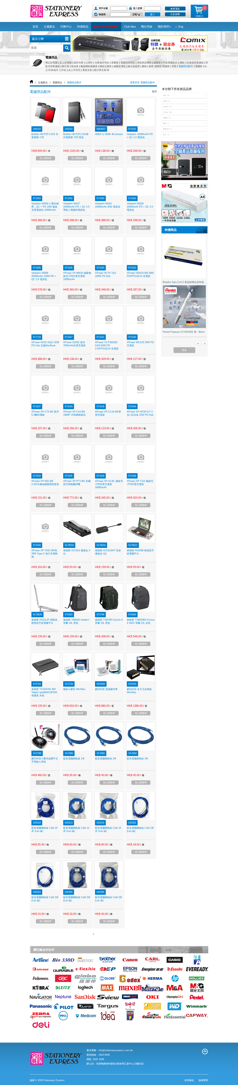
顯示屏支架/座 (101, 70)
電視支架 (87, 70)
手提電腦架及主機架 (174, 62)
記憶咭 (89, 62)
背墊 (174, 66)
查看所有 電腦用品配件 (142, 82)
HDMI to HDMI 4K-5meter (109, 134)
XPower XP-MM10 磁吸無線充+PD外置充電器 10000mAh (77, 276)
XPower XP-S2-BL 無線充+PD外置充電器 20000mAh (109, 484)
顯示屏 (65, 66)
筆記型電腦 (51, 62)
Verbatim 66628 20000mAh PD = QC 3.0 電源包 (140, 206)
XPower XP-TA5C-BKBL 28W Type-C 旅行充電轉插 (44, 553)
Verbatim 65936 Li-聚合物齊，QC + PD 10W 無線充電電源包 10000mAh (45, 206)
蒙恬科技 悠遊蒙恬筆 (106, 689)
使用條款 (189, 1080)
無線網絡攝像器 (89, 66)
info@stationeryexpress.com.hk (116, 1050)
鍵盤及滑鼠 (120, 66)
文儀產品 (43, 82)
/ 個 (82, 151)
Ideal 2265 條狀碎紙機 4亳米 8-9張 (181, 332)
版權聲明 (203, 1080)
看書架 (114, 62)
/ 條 (112, 151)
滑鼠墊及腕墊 (144, 62)
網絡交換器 (105, 66)
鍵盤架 (157, 62)
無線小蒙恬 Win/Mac (74, 689)
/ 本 (48, 151)
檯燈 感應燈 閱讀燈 (159, 66)
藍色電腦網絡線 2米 (105, 758)
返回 (154, 91)
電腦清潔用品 (127, 62)
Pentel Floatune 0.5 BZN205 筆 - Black (184, 281)
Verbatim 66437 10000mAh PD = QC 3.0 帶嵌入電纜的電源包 (76, 206)
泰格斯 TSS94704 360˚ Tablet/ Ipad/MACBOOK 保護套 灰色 (44, 692)
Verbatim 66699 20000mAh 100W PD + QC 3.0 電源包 (43, 276)
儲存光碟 (78, 62)
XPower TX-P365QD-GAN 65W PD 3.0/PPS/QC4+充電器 (106, 345)
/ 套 (112, 705)
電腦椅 (198, 66)
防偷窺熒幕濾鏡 (195, 62)
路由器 (74, 66)
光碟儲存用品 (102, 62)
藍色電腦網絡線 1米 (74, 758)
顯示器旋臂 (134, 66)
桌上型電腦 (66, 62)
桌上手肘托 (74, 70)
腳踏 (144, 66)
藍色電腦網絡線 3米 (137, 758)
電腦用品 (57, 82)
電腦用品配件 (185, 66)
